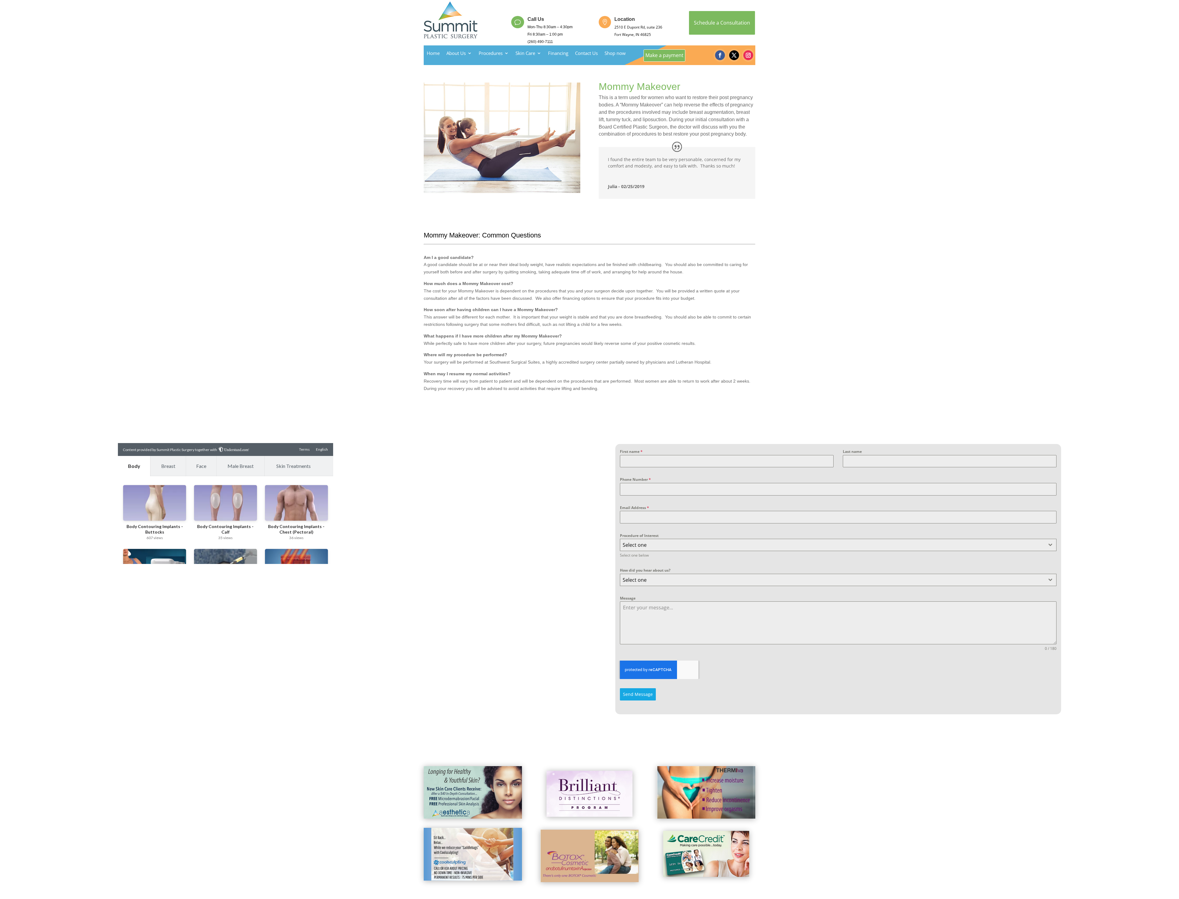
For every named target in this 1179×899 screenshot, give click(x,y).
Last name (852, 451)
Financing (558, 53)
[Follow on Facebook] (720, 55)
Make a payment (664, 55)
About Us (456, 53)
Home (433, 53)
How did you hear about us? (645, 570)
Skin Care (525, 53)
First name (631, 451)
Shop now (615, 53)
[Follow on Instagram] (748, 55)
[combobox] (838, 545)
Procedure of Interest (639, 535)
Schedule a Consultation (722, 22)
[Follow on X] (734, 55)
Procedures (491, 53)
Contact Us (586, 53)
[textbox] (832, 545)
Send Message (638, 694)
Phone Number (635, 479)
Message (628, 598)
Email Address (634, 507)
